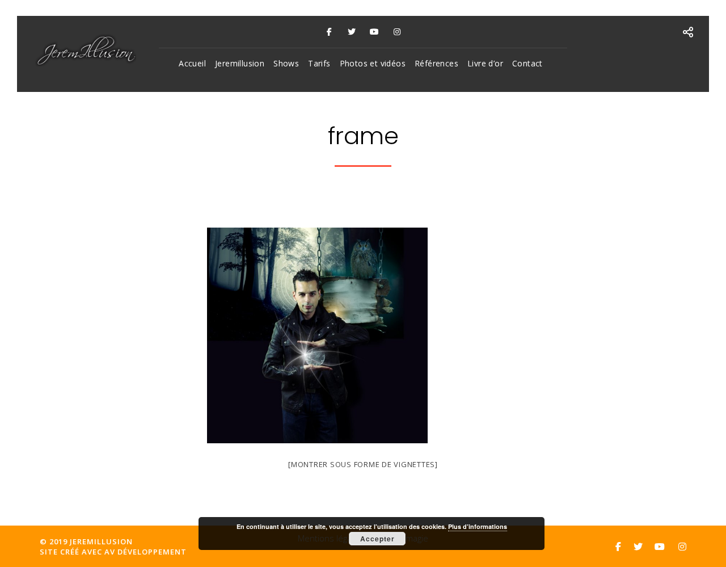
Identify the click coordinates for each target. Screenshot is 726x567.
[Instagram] (397, 32)
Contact (527, 63)
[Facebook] (329, 32)
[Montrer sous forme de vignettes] (363, 464)
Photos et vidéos (373, 63)
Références (436, 63)
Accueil (192, 63)
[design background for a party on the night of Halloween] (317, 440)
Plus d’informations (477, 526)
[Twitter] (351, 32)
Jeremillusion (239, 63)
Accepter (377, 539)
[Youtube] (374, 32)
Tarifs (319, 63)
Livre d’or (485, 63)
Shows (286, 63)
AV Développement (145, 552)
